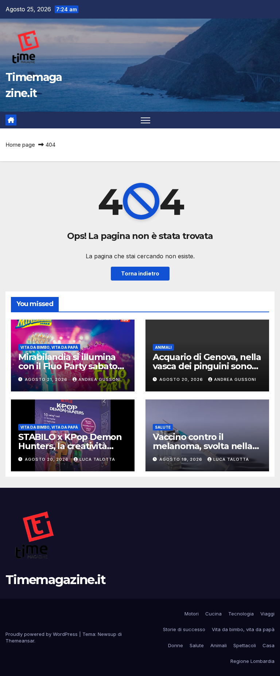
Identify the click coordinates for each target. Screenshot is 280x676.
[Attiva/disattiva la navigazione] (146, 120)
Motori (191, 614)
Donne (175, 645)
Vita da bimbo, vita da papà (49, 347)
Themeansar (19, 641)
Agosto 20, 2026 (182, 379)
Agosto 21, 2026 (47, 379)
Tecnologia (241, 614)
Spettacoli (244, 645)
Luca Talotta (97, 459)
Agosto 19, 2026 (181, 459)
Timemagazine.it (55, 579)
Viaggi (267, 614)
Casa (268, 645)
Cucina (213, 614)
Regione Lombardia (252, 661)
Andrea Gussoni (99, 379)
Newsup (107, 634)
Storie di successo (184, 629)
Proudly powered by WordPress (42, 634)
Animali (163, 347)
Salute (163, 427)
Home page (20, 144)
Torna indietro (140, 273)
